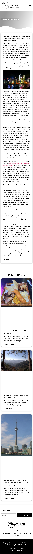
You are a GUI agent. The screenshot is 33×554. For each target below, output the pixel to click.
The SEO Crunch (20, 545)
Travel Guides (6, 533)
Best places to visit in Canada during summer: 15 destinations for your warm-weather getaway (16, 482)
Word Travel (27, 533)
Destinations (26, 531)
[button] (29, 5)
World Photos (17, 533)
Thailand (16, 535)
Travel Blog (15, 531)
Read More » (9, 344)
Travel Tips (6, 531)
